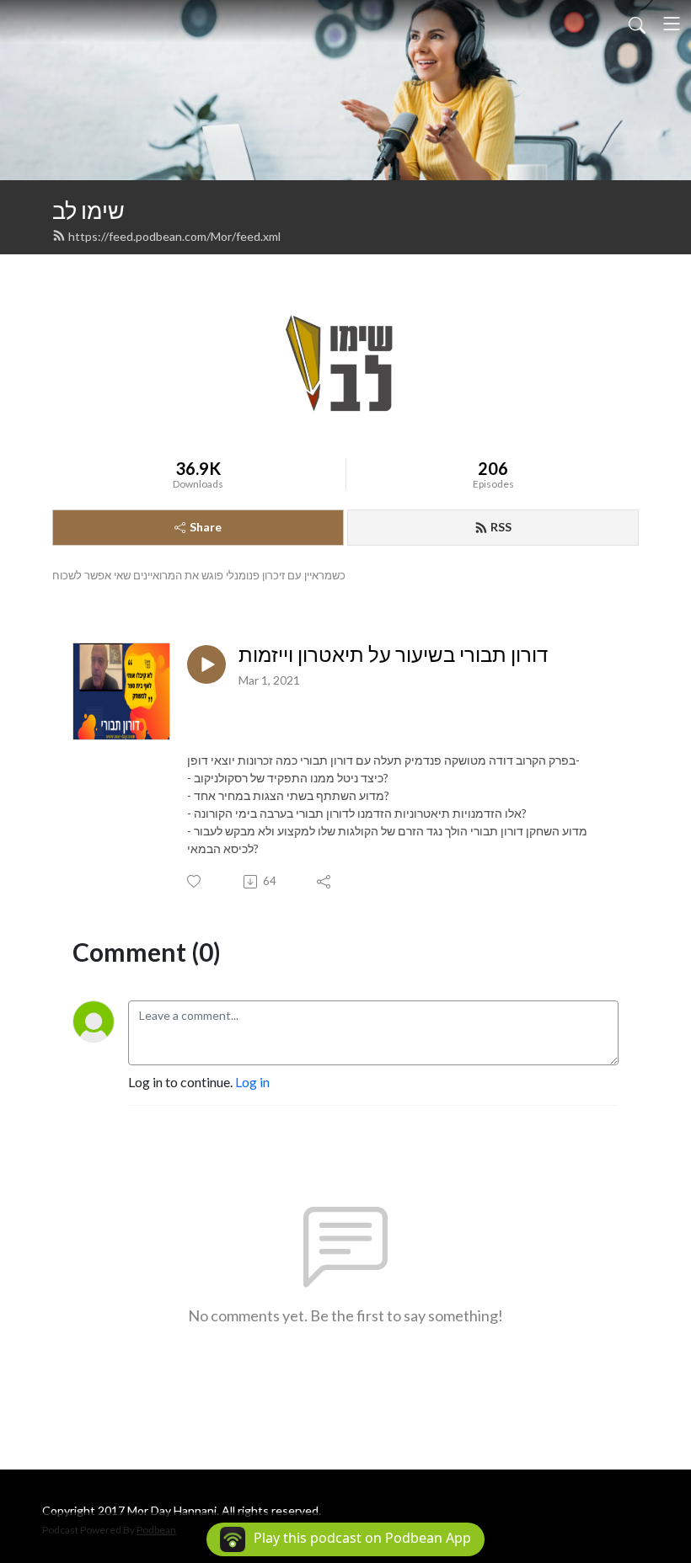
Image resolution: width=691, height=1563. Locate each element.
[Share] (325, 881)
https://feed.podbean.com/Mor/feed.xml (174, 236)
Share (206, 527)
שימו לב (88, 210)
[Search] (637, 23)
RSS (501, 527)
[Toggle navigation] (671, 24)
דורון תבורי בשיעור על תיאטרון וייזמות (393, 654)
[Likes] (195, 881)
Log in (252, 1082)
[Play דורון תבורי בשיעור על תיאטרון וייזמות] (206, 664)
